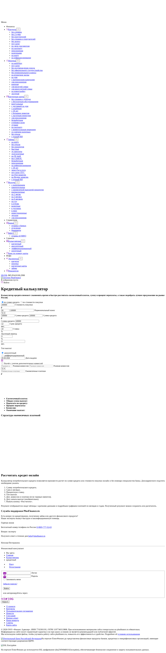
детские (14, 215)
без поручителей (18, 37)
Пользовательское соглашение (19, 611)
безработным (17, 120)
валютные (15, 206)
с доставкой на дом (19, 106)
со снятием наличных (21, 132)
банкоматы (16, 230)
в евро (14, 211)
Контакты (10, 609)
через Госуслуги (18, 170)
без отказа (15, 134)
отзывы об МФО (18, 236)
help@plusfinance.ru (36, 536)
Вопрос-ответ (12, 618)
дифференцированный (21, 248)
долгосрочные (17, 154)
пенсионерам (17, 51)
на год (14, 201)
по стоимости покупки (33, 302)
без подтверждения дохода (23, 68)
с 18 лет (14, 111)
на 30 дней (16, 156)
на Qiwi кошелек (18, 175)
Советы (9, 623)
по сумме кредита (11, 302)
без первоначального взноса (23, 73)
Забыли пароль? (10, 584)
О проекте (10, 606)
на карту (15, 55)
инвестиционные (19, 213)
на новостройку (18, 91)
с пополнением (18, 185)
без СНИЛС (16, 158)
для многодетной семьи (21, 89)
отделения (15, 228)
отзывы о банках (18, 226)
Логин (34, 573)
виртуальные (17, 104)
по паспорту (16, 48)
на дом (14, 77)
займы (14, 268)
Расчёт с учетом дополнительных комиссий (23, 363)
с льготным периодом (21, 115)
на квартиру (16, 63)
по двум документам (20, 46)
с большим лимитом (20, 113)
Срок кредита (16, 324)
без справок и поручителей (23, 39)
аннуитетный (17, 246)
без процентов (17, 147)
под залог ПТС (18, 172)
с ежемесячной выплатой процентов (27, 190)
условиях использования (129, 634)
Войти (6, 588)
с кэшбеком (16, 108)
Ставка (16, 329)
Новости (10, 613)
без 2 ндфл (16, 34)
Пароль (34, 576)
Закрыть (5, 602)
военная (15, 84)
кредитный (16, 244)
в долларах (16, 208)
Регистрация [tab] (14, 567)
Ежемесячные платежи (36, 371)
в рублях (15, 204)
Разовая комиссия (21, 366)
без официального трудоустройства (27, 70)
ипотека (15, 264)
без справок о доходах (21, 99)
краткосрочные (18, 192)
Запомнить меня (13, 579)
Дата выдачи (31, 358)
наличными (16, 53)
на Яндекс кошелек (19, 177)
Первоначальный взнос (44, 310)
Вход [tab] (11, 564)
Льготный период (9, 334)
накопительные (18, 187)
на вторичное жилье (20, 75)
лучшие (14, 125)
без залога (15, 41)
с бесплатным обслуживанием (24, 101)
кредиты (15, 261)
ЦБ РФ (4, 275)
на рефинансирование (21, 58)
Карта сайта (11, 625)
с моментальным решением (23, 129)
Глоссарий (10, 616)
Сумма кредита (22, 315)
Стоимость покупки (24, 305)
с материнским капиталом (23, 80)
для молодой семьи (19, 87)
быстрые (15, 149)
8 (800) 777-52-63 (44, 527)
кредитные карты (19, 266)
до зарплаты (16, 151)
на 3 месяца (16, 197)
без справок (16, 32)
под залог (15, 44)
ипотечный (16, 251)
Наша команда (12, 620)
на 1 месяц (16, 194)
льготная (15, 94)
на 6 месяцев (17, 199)
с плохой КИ (17, 136)
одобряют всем (18, 122)
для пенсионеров (18, 82)
